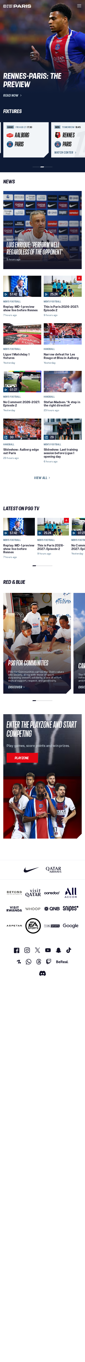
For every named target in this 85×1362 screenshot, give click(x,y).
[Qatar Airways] (53, 870)
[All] (70, 892)
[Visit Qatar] (33, 892)
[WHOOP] (33, 909)
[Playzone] (22, 758)
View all (40, 478)
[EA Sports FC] (33, 926)
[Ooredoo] (52, 892)
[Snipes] (70, 909)
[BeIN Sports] (52, 926)
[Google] (70, 926)
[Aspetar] (14, 926)
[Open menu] (79, 6)
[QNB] (52, 909)
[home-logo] (17, 5)
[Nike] (31, 870)
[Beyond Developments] (14, 892)
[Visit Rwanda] (14, 909)
